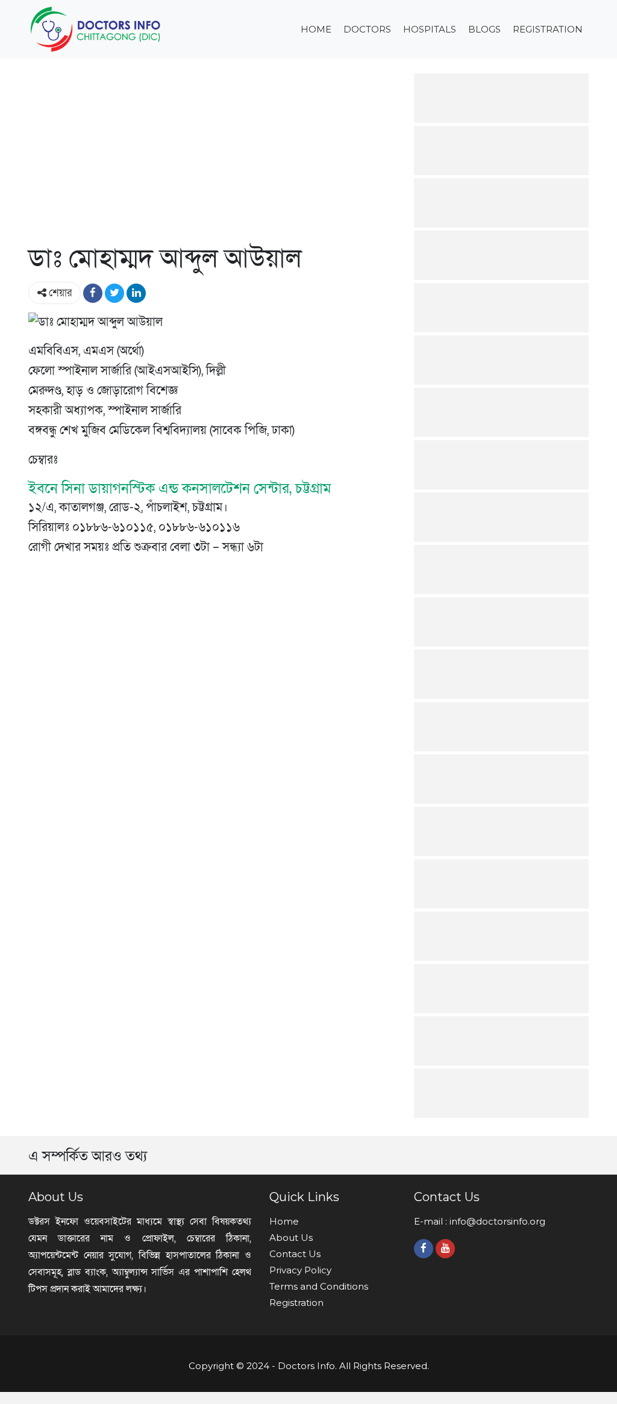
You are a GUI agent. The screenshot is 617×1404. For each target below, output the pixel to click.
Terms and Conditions (318, 1286)
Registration (548, 29)
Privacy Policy (300, 1270)
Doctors (367, 29)
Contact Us (295, 1254)
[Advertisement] (212, 157)
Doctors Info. (307, 1365)
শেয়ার (59, 293)
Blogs (484, 29)
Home (316, 29)
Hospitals (429, 29)
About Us (291, 1237)
